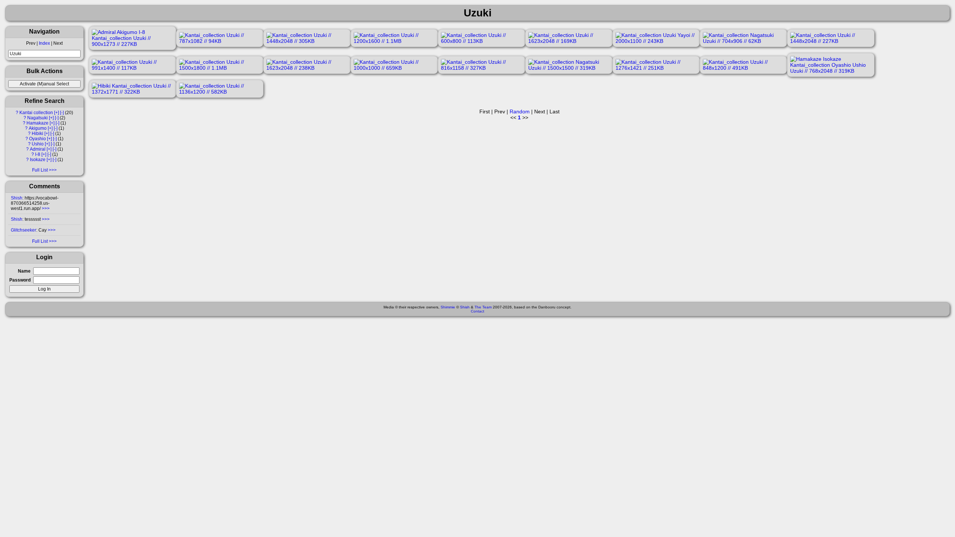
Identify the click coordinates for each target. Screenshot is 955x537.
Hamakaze (37, 123)
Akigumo (38, 128)
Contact (477, 311)
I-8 (37, 154)
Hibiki (37, 133)
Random (520, 111)
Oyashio (37, 138)
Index (44, 43)
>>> (45, 208)
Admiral (38, 149)
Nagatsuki (37, 117)
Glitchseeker (23, 230)
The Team (483, 307)
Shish (16, 198)
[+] (56, 112)
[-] (62, 112)
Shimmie (448, 307)
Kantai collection (36, 112)
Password (20, 280)
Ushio (38, 144)
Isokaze (38, 159)
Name (24, 271)
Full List (40, 170)
